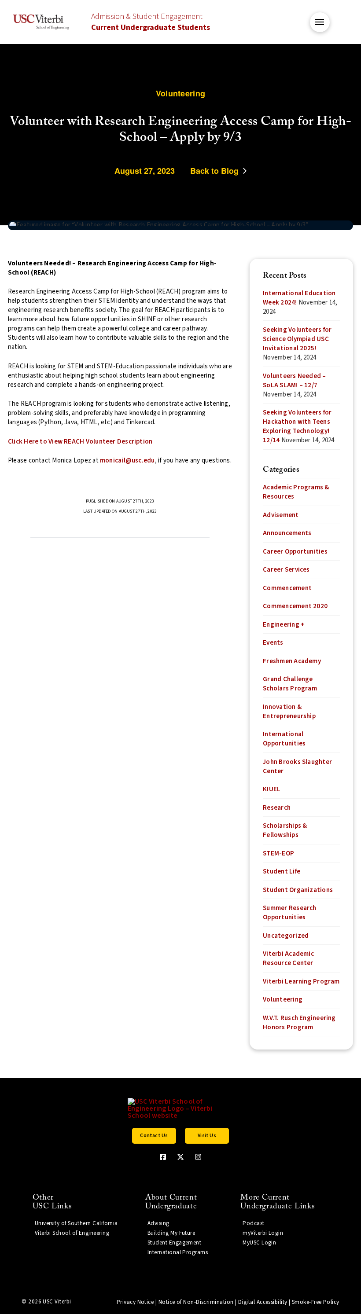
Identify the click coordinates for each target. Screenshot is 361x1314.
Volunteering (282, 999)
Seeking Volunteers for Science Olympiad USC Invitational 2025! (297, 339)
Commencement (287, 588)
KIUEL (271, 789)
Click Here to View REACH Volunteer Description (80, 441)
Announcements (287, 533)
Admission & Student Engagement (150, 22)
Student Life (281, 871)
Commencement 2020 (295, 606)
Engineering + (284, 624)
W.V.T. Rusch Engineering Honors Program (299, 1022)
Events (273, 642)
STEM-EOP (278, 853)
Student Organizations (298, 890)
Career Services (286, 569)
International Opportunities (284, 739)
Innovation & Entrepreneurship (289, 711)
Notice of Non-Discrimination (196, 1302)
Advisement (280, 515)
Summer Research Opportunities (289, 912)
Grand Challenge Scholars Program (290, 684)
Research (277, 807)
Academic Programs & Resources (296, 492)
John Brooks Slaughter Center (297, 766)
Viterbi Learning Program (301, 981)
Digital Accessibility (262, 1302)
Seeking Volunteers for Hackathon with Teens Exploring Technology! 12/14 (297, 426)
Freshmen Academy (292, 661)
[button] (320, 22)
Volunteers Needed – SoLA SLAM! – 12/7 (294, 380)
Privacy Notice (135, 1302)
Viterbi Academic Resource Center (288, 958)
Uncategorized (286, 935)
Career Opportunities (295, 551)
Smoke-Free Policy (315, 1302)
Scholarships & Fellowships (285, 830)
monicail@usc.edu (127, 460)
